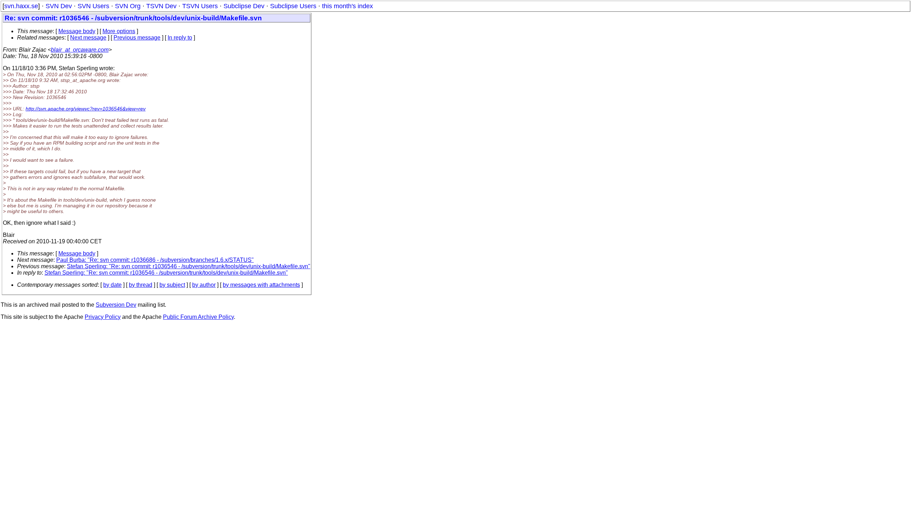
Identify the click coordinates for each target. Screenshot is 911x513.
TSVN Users (200, 6)
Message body (76, 31)
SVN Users (93, 6)
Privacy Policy (103, 317)
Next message (88, 38)
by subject (172, 285)
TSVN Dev (161, 6)
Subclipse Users (293, 6)
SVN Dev (59, 6)
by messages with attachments (261, 285)
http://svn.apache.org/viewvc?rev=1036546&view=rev (86, 109)
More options (118, 31)
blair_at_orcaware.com (80, 50)
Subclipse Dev (243, 6)
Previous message (137, 38)
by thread (140, 285)
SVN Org (128, 6)
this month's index (347, 6)
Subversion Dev (116, 305)
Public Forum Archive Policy (198, 317)
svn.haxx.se (21, 6)
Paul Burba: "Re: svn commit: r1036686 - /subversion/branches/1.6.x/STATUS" (155, 260)
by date (112, 285)
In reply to (180, 38)
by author (204, 285)
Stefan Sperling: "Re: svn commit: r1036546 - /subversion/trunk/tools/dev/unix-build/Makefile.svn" (188, 266)
